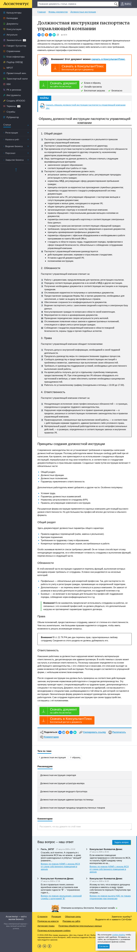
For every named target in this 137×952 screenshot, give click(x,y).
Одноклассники (49, 946)
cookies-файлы (118, 935)
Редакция (56, 916)
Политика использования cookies (54, 930)
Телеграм (39, 946)
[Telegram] (42, 34)
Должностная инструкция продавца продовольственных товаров (72, 808)
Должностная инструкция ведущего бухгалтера (63, 791)
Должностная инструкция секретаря (58, 775)
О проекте (42, 916)
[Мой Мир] (50, 34)
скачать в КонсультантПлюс (108, 59)
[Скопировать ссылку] (57, 34)
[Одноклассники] (46, 34)
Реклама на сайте (71, 921)
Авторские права (45, 926)
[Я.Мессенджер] (54, 34)
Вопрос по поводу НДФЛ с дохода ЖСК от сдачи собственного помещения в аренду (60, 866)
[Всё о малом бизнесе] (16, 4)
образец (76, 757)
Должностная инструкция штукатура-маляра (62, 783)
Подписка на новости (48, 921)
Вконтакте (44, 946)
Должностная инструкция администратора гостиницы (66, 800)
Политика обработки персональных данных (80, 926)
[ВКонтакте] (39, 34)
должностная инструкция (53, 757)
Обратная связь (73, 916)
